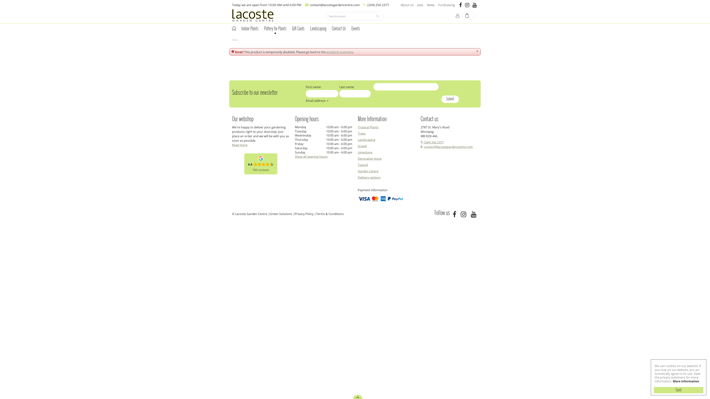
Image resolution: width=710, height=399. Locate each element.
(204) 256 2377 (434, 142)
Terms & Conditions (330, 214)
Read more (239, 145)
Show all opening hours (311, 157)
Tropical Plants (368, 127)
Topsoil (363, 165)
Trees (362, 134)
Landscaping (366, 140)
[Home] (234, 28)
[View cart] (468, 16)
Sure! (679, 390)
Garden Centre (368, 171)
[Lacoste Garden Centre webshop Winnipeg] (253, 15)
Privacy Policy (304, 214)
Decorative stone (370, 159)
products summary (340, 52)
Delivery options (369, 177)
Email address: (317, 100)
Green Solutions (281, 214)
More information (686, 381)
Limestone (365, 152)
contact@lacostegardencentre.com (448, 147)
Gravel (362, 146)
